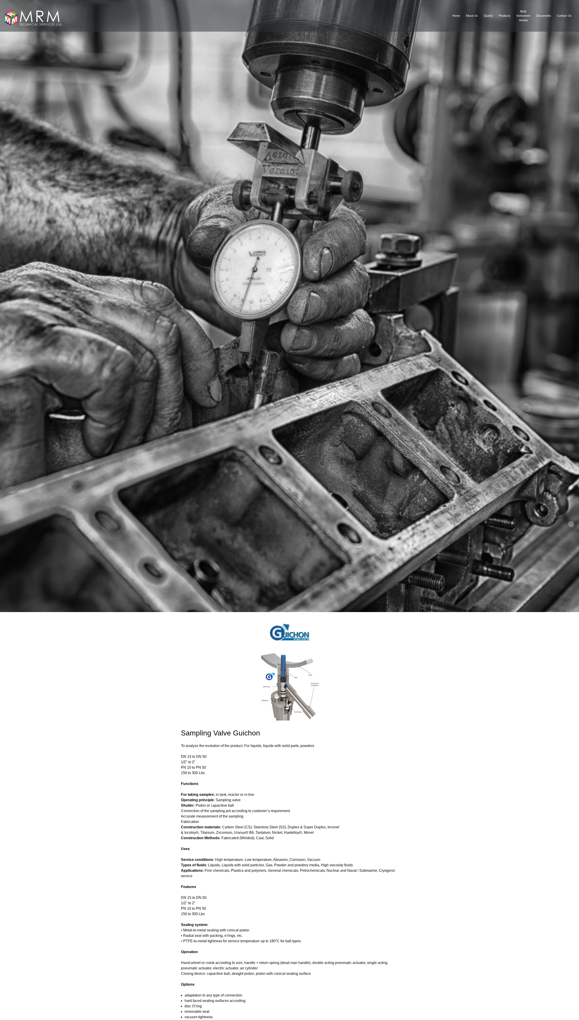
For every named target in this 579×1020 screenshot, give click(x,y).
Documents (543, 15)
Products (504, 15)
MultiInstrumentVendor (523, 16)
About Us (472, 15)
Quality (488, 15)
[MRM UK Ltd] (34, 16)
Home (456, 15)
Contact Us (564, 15)
